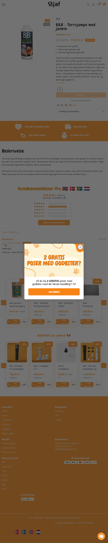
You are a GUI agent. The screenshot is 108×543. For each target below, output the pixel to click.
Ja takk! (54, 292)
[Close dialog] (80, 247)
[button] (101, 536)
